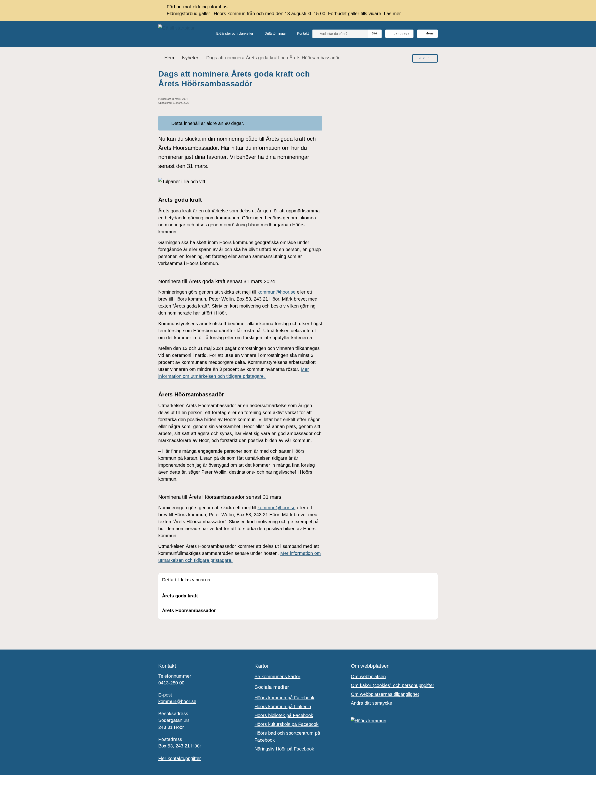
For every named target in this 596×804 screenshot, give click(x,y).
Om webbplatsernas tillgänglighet (385, 694)
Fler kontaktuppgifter (179, 758)
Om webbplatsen (368, 676)
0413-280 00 (171, 682)
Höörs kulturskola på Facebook (286, 724)
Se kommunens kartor (277, 676)
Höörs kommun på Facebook (284, 697)
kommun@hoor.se (276, 292)
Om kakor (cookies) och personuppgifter (392, 685)
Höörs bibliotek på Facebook (283, 715)
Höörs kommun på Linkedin (282, 706)
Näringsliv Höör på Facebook (284, 748)
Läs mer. (393, 13)
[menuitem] (231, 33)
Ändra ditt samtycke (371, 703)
